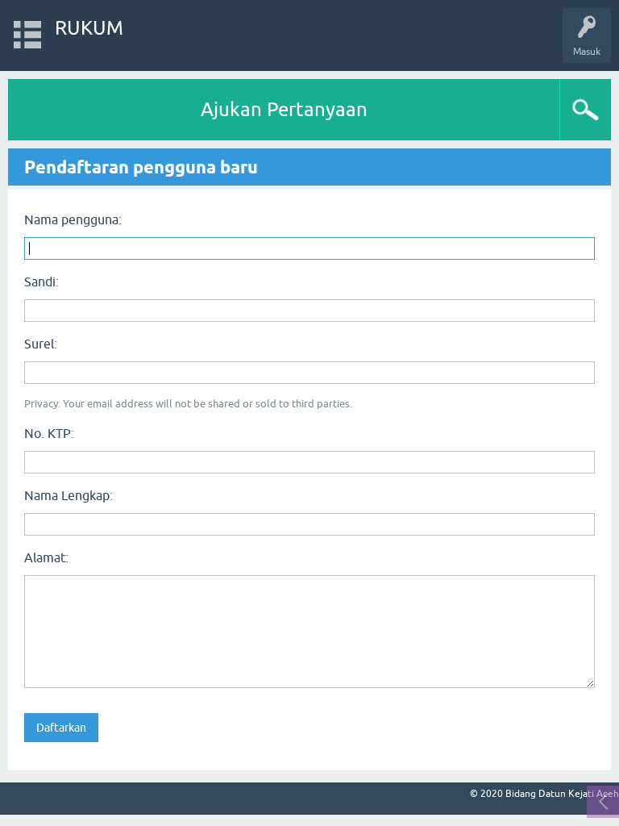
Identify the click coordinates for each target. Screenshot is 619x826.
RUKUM (89, 28)
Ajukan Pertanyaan (284, 109)
